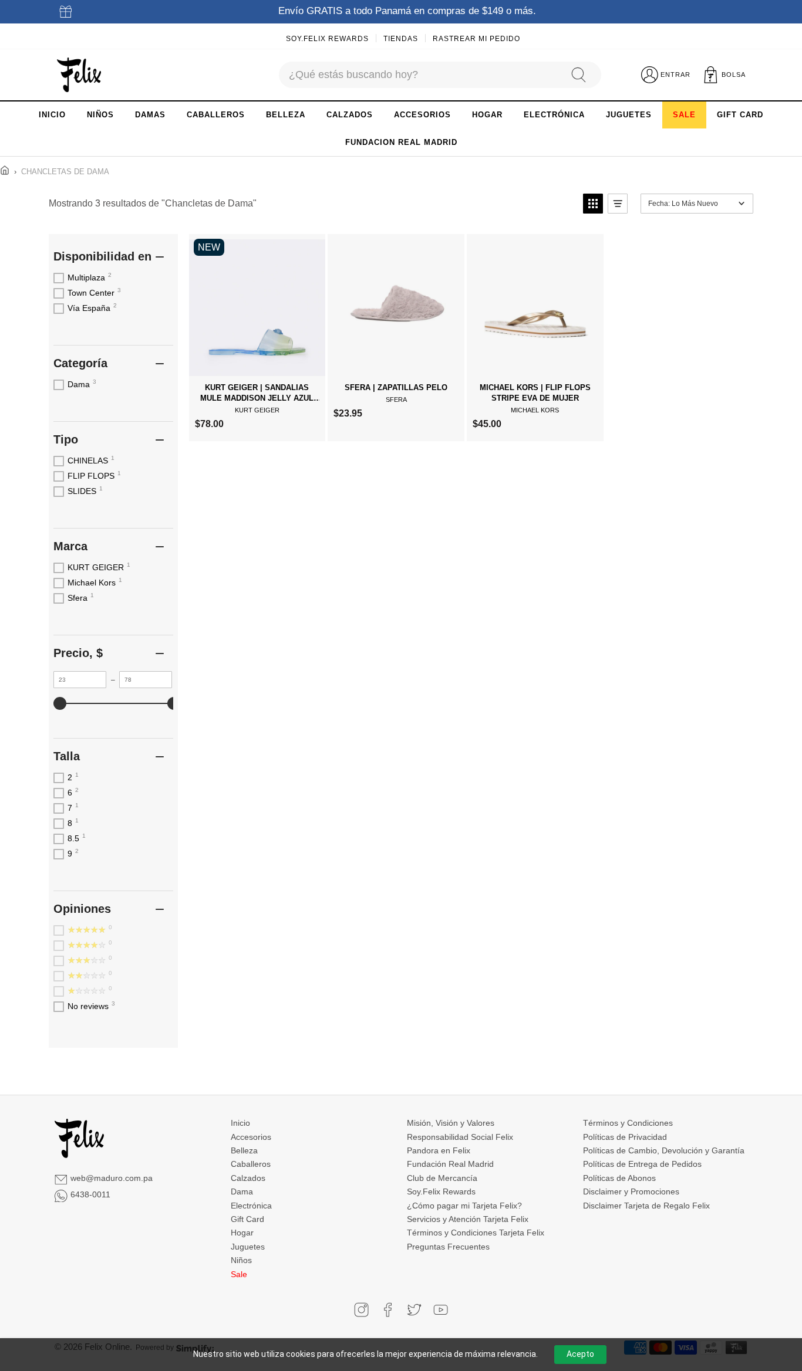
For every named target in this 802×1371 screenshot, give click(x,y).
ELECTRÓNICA (554, 114)
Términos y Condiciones (628, 1123)
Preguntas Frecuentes (448, 1246)
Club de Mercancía (442, 1178)
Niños (241, 1260)
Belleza (244, 1150)
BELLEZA (285, 114)
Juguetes (248, 1246)
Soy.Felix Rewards (327, 39)
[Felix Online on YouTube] (440, 1309)
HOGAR (487, 114)
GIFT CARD (740, 114)
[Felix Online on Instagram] (361, 1309)
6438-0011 (90, 1194)
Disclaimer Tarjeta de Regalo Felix (646, 1205)
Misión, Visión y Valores (450, 1123)
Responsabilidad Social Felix (460, 1137)
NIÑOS (100, 114)
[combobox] (419, 75)
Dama (242, 1191)
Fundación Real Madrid (450, 1164)
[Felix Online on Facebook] (387, 1309)
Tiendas (400, 39)
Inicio (240, 1123)
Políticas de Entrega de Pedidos (642, 1164)
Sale (239, 1274)
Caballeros (251, 1164)
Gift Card (247, 1219)
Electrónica (251, 1205)
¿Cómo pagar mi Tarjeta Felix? (464, 1205)
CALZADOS (349, 114)
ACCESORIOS (422, 114)
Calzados (248, 1178)
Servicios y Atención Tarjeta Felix (467, 1219)
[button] (593, 204)
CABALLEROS (216, 114)
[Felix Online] (79, 75)
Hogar (242, 1232)
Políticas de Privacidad (625, 1137)
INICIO (52, 114)
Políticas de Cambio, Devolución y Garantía (663, 1150)
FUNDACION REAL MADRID (401, 142)
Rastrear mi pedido (476, 39)
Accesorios (251, 1137)
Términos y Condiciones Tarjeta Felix (475, 1232)
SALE (684, 114)
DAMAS (150, 114)
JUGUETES (629, 114)
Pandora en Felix (438, 1150)
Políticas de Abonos (619, 1178)
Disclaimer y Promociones (631, 1191)
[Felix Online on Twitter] (414, 1309)
